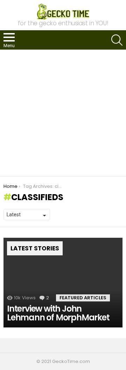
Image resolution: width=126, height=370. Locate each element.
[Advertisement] (63, 113)
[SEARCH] (116, 40)
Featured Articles (82, 297)
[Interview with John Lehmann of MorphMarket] (63, 282)
